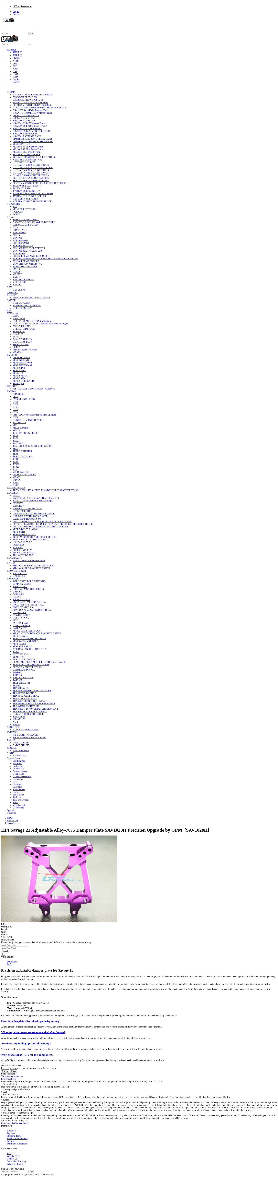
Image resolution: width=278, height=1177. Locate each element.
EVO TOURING (21, 742)
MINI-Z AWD (19, 370)
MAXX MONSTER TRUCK (27, 630)
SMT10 (16, 269)
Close (13, 1071)
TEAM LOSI (13, 493)
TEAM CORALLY (16, 487)
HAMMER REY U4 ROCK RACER (30, 516)
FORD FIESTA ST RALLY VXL (28, 604)
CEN (9, 287)
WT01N (16, 480)
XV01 (16, 482)
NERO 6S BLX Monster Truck (27, 159)
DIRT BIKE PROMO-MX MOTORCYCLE (34, 513)
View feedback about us (12, 1076)
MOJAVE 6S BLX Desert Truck (28, 149)
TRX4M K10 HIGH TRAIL (26, 706)
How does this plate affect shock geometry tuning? (31, 1021)
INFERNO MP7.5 (21, 357)
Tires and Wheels (21, 800)
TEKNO (11, 563)
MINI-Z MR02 (20, 378)
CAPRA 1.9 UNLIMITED (25, 225)
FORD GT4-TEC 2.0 (23, 607)
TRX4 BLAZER (21, 688)
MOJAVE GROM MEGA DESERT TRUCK (34, 157)
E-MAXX (17, 591)
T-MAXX (17, 675)
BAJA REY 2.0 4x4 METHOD (27, 508)
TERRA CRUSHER (22, 451)
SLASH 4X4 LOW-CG (24, 659)
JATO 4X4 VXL (20, 623)
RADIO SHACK (21, 745)
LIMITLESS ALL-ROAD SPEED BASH (32, 139)
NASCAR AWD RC (22, 542)
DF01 (15, 401)
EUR (15, 63)
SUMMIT (17, 672)
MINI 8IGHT (19, 532)
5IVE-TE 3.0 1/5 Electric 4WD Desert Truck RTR (36, 498)
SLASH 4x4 (18, 657)
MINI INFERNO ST (22, 365)
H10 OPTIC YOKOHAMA (26, 729)
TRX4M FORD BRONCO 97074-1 (29, 701)
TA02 (15, 438)
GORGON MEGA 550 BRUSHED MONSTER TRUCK (40, 107)
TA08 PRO (18, 443)
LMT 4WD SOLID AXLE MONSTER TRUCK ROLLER (40, 526)
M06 (15, 425)
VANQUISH (13, 727)
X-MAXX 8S (19, 719)
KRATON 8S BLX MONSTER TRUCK (32, 131)
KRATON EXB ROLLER (25, 133)
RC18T (16, 214)
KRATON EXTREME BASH (27, 136)
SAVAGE (17, 336)
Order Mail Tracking (16, 1161)
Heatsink (17, 784)
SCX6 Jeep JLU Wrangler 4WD (27, 264)
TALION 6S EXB (21, 188)
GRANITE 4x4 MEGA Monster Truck (31, 110)
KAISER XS (19, 576)
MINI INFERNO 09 (22, 362)
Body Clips (18, 766)
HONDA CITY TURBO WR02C (28, 420)
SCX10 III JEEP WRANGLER (27, 251)
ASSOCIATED (14, 204)
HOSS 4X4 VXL (21, 617)
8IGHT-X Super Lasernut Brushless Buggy (33, 500)
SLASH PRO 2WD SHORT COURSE (31, 664)
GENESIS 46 (19, 290)
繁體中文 (17, 52)
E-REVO (17, 597)
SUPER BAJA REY (22, 550)
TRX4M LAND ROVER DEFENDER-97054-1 (35, 709)
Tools (15, 802)
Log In (16, 11)
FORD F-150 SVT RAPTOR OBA (29, 602)
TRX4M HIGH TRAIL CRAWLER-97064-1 (34, 703)
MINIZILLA (19, 331)
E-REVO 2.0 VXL (21, 599)
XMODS (11, 740)
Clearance (11, 813)
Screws (16, 792)
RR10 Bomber (19, 232)
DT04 (15, 412)
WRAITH (17, 274)
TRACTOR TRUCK (23, 456)
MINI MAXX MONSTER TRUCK (29, 638)
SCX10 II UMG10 (21, 243)
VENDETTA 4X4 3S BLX (25, 198)
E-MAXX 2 (18, 594)
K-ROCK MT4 (20, 573)
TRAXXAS (12, 578)
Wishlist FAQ (13, 1156)
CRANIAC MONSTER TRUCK (28, 589)
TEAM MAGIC (14, 558)
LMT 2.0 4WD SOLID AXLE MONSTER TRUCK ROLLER (42, 521)
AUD (15, 61)
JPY (15, 66)
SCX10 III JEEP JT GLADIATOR (29, 248)
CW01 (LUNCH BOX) (24, 399)
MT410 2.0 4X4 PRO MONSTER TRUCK (33, 565)
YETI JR (17, 277)
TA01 (15, 435)
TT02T (16, 467)
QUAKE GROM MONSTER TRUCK (31, 175)
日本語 (16, 58)
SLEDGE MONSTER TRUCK (27, 667)
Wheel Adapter (19, 805)
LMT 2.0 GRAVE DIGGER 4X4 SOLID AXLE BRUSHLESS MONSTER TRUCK (53, 524)
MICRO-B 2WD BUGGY (25, 529)
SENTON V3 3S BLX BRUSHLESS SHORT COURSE (39, 183)
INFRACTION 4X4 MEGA (26, 115)
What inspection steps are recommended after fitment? (33, 1032)
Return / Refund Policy (17, 1138)
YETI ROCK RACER (23, 279)
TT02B (16, 464)
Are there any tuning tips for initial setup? (26, 1043)
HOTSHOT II (19, 422)
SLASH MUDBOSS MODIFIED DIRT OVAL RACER (39, 662)
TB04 (15, 448)
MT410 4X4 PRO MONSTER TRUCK (31, 568)
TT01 (15, 459)
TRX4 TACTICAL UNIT (25, 698)
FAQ (9, 964)
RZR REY (18, 547)
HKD (15, 74)
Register (16, 14)
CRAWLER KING (22, 326)
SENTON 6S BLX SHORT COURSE (31, 180)
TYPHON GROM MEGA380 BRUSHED (33, 193)
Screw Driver (19, 789)
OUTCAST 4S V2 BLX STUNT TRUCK (33, 167)
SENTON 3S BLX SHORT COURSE (31, 178)
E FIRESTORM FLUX (24, 329)
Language (11, 49)
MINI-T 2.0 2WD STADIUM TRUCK (31, 539)
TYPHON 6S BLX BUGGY (26, 191)
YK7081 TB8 (19, 755)
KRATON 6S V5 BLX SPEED (27, 128)
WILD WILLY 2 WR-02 (24, 474)
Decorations (18, 807)
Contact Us (12, 1158)
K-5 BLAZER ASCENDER (26, 735)
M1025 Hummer (20, 428)
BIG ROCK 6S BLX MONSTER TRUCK (33, 94)
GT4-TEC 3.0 (19, 612)
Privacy (10, 1141)
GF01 (15, 417)
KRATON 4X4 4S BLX (24, 120)
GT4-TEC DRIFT (21, 615)
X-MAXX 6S (19, 716)
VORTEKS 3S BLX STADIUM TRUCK (32, 201)
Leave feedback (8, 1079)
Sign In (5, 1071)
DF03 (15, 407)
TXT (15, 469)
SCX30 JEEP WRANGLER (26, 261)
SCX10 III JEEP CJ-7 (23, 245)
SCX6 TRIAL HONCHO (25, 266)
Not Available (7, 939)
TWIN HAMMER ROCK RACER (29, 737)
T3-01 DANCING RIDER (25, 433)
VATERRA (12, 732)
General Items (13, 758)
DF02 (15, 404)
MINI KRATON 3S (22, 144)
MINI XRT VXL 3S (22, 646)
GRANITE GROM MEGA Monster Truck (32, 113)
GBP (15, 71)
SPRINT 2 (18, 347)
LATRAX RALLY (21, 625)
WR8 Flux (17, 352)
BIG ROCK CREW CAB (25, 97)
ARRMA (11, 92)
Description (12, 961)
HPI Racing (12, 313)
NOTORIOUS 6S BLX (24, 162)
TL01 (15, 454)
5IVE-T (16, 495)
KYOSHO (12, 355)
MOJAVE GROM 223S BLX (26, 154)
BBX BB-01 (18, 394)
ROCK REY (19, 545)
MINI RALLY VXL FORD (25, 641)
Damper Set (18, 774)
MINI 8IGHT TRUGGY (24, 534)
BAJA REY (18, 506)
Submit (5, 951)
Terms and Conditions (17, 1143)
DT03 (15, 409)
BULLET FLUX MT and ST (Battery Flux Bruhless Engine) (41, 323)
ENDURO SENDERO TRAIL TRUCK (31, 297)
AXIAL (10, 217)
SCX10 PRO (19, 253)
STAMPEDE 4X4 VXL (24, 670)
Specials (10, 810)
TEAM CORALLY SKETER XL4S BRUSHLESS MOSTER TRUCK (46, 490)
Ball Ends (17, 763)
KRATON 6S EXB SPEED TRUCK (30, 126)
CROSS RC (12, 292)
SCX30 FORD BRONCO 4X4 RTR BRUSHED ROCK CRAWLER (45, 258)
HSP (9, 310)
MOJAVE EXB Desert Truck (26, 152)
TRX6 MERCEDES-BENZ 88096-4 (30, 711)
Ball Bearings (19, 761)
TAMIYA (11, 391)
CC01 (15, 396)
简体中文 (17, 55)
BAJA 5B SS (19, 318)
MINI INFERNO (21, 360)
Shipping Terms (14, 1136)
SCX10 (16, 235)
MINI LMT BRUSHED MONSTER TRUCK (34, 537)
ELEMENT (12, 295)
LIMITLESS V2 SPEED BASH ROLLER (33, 141)
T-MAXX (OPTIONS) (23, 677)
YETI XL (17, 284)
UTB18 (16, 271)
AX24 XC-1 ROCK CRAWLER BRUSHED (34, 222)
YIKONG (11, 753)
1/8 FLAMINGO (21, 750)
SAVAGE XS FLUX (22, 342)
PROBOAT (12, 386)
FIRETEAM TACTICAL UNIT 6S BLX (32, 105)
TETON (17, 685)
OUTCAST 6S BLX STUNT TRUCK (31, 170)
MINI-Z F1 (18, 373)
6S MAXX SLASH (22, 584)
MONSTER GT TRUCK (24, 209)
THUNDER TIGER (16, 571)
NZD (15, 69)
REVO (16, 651)
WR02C (16, 477)
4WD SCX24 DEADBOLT (26, 219)
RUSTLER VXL (21, 654)
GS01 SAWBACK (21, 303)
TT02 (15, 461)
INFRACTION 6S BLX (24, 118)
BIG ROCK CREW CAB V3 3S (28, 100)
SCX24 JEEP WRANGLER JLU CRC (31, 256)
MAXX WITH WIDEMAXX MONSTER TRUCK (37, 633)
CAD (15, 76)
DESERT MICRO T (22, 511)
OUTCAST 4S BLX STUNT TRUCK (31, 165)
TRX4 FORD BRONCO (24, 693)
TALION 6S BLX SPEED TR (27, 185)
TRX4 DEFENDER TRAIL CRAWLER (32, 690)
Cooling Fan (18, 768)
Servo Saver (18, 794)
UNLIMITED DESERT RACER (28, 714)
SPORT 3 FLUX (21, 344)
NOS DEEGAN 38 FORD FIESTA (29, 649)
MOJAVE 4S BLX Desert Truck (28, 146)
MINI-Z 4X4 (19, 368)
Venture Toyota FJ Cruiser (25, 349)
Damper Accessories (22, 776)
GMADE (11, 300)
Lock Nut (17, 787)
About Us (11, 1130)
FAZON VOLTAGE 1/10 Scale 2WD (30, 102)
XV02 (16, 485)
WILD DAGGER (21, 472)
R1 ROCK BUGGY (22, 308)
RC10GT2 (18, 212)
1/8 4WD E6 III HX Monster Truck (29, 560)
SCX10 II (17, 238)
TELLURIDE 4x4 (21, 683)
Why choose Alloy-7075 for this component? (27, 1054)
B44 (15, 206)
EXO (15, 227)
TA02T (16, 441)
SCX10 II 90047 (20, 240)
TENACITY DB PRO (23, 555)
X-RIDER (12, 748)
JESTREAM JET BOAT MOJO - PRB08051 (34, 388)
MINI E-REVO (20, 636)
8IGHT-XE (18, 503)
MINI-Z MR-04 (20, 375)
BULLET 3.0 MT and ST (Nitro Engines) (32, 321)
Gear (15, 781)
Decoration (18, 779)
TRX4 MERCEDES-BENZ (26, 696)
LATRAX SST (20, 628)
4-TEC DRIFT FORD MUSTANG (29, 581)
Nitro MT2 (18, 334)
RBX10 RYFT (19, 230)
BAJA (16, 316)
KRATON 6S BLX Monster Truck (29, 123)
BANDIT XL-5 (20, 586)
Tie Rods (17, 797)
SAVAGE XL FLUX (22, 339)
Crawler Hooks (20, 771)
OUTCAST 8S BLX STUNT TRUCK (31, 172)
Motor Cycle (18, 383)
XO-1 (15, 722)
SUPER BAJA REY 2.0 (24, 552)
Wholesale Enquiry (15, 1164)
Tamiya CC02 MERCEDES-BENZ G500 (32, 446)
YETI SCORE (19, 282)
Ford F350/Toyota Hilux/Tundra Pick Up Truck (34, 414)
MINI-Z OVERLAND (23, 381)
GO (31, 34)
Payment (11, 1133)
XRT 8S (16, 724)
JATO (15, 620)
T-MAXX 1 (18, 680)
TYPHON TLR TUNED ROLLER (29, 196)
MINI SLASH (19, 643)
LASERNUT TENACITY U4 (27, 519)
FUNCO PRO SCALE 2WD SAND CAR (32, 610)
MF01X (16, 430)
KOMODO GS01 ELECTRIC (27, 305)
